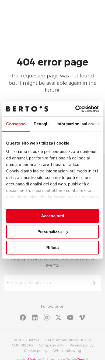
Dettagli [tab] (41, 124)
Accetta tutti (52, 216)
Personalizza (49, 231)
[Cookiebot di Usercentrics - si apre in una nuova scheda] (75, 108)
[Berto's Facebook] (23, 317)
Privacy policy (81, 345)
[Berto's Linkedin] (35, 317)
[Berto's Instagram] (46, 317)
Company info (51, 345)
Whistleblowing (67, 350)
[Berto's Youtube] (70, 317)
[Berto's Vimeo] (82, 317)
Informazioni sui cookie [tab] (79, 124)
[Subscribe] (93, 283)
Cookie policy (35, 350)
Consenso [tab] (16, 124)
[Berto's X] (58, 317)
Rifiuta (52, 247)
